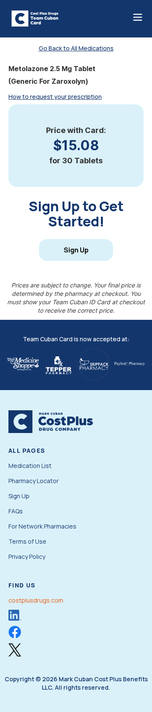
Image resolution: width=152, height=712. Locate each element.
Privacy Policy (26, 557)
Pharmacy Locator (33, 481)
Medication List (30, 466)
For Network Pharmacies (42, 526)
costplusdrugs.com (35, 600)
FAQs (15, 511)
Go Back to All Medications (76, 48)
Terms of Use (27, 541)
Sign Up (76, 250)
